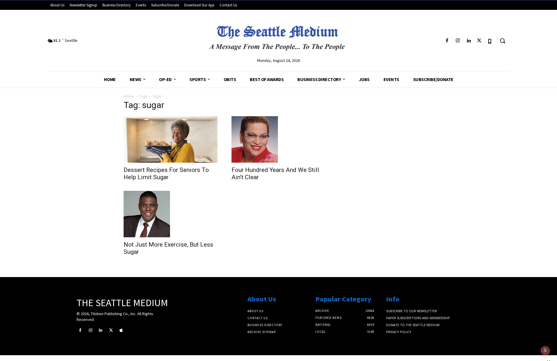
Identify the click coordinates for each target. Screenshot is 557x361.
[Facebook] (447, 41)
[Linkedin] (468, 41)
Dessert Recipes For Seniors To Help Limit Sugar (166, 173)
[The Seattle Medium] (278, 36)
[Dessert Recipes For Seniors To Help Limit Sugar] (171, 139)
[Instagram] (458, 41)
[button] (502, 41)
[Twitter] (479, 41)
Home (129, 96)
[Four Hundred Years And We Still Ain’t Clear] (278, 139)
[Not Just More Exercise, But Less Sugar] (171, 214)
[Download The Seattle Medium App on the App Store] (490, 41)
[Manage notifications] (545, 350)
